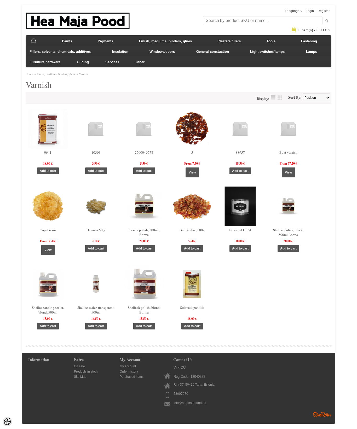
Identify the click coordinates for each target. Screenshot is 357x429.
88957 (240, 152)
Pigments (105, 41)
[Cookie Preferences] (7, 421)
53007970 (181, 394)
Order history (129, 371)
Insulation (120, 52)
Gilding (83, 62)
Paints (67, 41)
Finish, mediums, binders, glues (165, 41)
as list (273, 97)
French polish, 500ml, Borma (144, 232)
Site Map (80, 377)
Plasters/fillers (229, 41)
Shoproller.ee (322, 414)
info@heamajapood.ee (190, 403)
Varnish (83, 74)
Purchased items (131, 377)
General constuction (212, 52)
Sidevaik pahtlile (192, 307)
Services (112, 62)
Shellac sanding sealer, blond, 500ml (48, 310)
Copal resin (48, 230)
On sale (79, 366)
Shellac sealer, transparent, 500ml (95, 310)
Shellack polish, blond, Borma (144, 310)
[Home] (33, 40)
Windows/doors (162, 52)
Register (324, 11)
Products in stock (86, 371)
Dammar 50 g (96, 230)
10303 (96, 152)
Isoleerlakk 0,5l (240, 230)
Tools (271, 41)
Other (140, 62)
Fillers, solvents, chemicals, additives (60, 52)
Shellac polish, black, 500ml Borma (288, 232)
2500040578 (144, 152)
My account (128, 366)
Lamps (311, 52)
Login (310, 11)
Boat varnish (288, 152)
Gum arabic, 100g (192, 230)
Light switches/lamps (267, 52)
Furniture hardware (45, 62)
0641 (47, 152)
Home (29, 74)
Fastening (309, 41)
